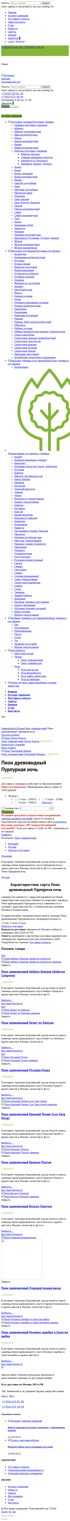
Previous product (10, 734)
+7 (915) (12, 96)
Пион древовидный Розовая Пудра (25, 1070)
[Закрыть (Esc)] (2, 1515)
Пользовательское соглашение (25, 1473)
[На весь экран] (9, 1515)
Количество (12, 808)
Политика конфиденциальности (25, 1470)
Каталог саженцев (18, 1486)
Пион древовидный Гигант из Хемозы (27, 1023)
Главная (5, 728)
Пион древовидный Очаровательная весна (31, 1288)
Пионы (21, 728)
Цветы (13, 728)
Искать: (5, 3)
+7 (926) (12, 93)
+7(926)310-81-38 (11, 47)
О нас (11, 1499)
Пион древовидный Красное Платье (26, 1162)
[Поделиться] (6, 1515)
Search (45, 3)
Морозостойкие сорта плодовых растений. (30, 1446)
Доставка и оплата (40, 942)
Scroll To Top (8, 1511)
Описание (13, 843)
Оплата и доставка (18, 850)
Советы (12, 1493)
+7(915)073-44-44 (33, 47)
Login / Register (16, 41)
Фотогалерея (15, 1496)
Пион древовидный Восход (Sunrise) (26, 1206)
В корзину (7, 812)
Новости (13, 1489)
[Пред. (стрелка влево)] (2, 1519)
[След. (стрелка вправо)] (6, 1519)
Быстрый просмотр (12, 1003)
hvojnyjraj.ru (60, 821)
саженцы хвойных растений (16, 818)
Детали (12, 846)
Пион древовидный (36, 728)
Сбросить (47, 802)
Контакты (13, 1502)
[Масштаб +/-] (12, 1515)
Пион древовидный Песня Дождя (20, 741)
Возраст (13, 796)
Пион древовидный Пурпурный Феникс (23, 754)
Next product (8, 747)
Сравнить (6, 834)
